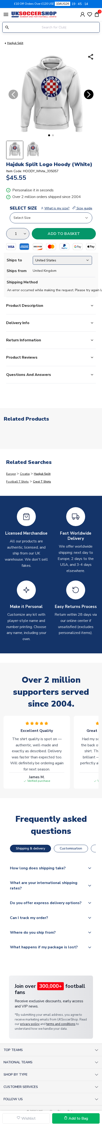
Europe (11, 474)
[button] (49, 135)
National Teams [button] (18, 1062)
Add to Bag (78, 1118)
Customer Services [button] (21, 1087)
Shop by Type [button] (16, 1074)
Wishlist (28, 1118)
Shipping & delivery (30, 848)
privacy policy (30, 1024)
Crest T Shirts (42, 482)
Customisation (71, 848)
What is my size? (57, 208)
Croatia (25, 474)
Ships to (14, 260)
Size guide (84, 208)
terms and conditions (60, 1024)
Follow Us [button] (13, 1099)
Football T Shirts (17, 482)
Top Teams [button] (13, 1050)
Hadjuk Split (15, 43)
